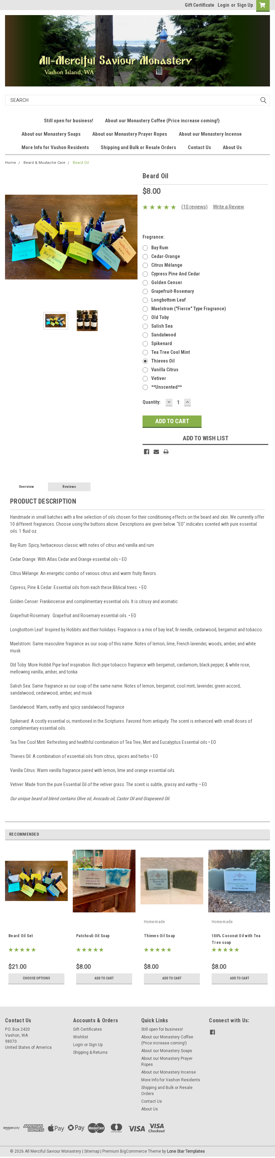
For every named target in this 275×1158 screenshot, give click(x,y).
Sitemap (91, 1151)
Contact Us (199, 147)
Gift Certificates (87, 1029)
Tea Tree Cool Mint (170, 352)
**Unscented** (166, 387)
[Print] (166, 451)
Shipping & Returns (90, 1052)
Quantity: (152, 402)
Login (223, 5)
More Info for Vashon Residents (55, 147)
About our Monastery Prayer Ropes (129, 134)
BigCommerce (133, 1151)
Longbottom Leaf (168, 300)
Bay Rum (159, 247)
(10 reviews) (194, 206)
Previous (11, 237)
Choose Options (36, 978)
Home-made (154, 921)
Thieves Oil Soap (159, 936)
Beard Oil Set (20, 936)
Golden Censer (166, 282)
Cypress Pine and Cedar (175, 273)
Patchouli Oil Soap (93, 936)
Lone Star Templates (186, 1151)
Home (10, 162)
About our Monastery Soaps (50, 134)
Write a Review (228, 206)
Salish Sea (162, 326)
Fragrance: (154, 237)
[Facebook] (146, 451)
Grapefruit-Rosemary (172, 291)
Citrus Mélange (166, 265)
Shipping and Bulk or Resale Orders (138, 147)
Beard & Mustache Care (44, 162)
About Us (232, 147)
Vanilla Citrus (164, 369)
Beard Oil (81, 162)
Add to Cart (104, 978)
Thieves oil (163, 361)
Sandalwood (163, 334)
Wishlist (80, 1037)
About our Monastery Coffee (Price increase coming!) (162, 121)
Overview (26, 487)
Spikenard (161, 343)
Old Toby (160, 317)
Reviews (69, 487)
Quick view (172, 911)
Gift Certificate (199, 5)
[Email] (156, 451)
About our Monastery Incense (210, 134)
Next (131, 237)
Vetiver (158, 378)
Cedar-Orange (165, 256)
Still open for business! (68, 121)
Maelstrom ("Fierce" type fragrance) (188, 308)
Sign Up (245, 5)
